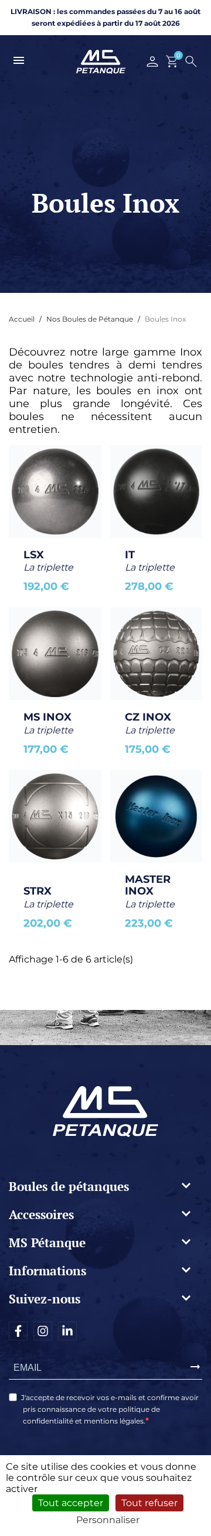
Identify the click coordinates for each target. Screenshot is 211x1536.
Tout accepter (70, 1502)
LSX (33, 554)
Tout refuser (149, 1502)
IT (130, 554)
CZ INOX (148, 717)
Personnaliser (107, 1519)
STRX (37, 891)
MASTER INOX (149, 885)
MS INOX (47, 717)
